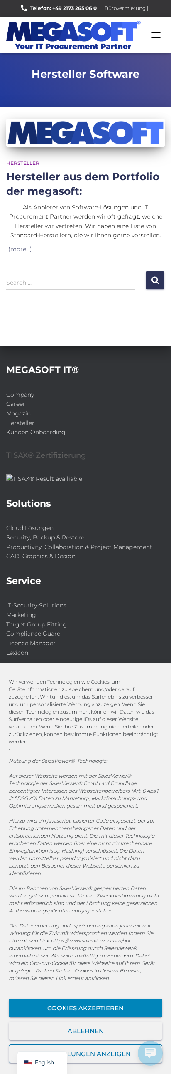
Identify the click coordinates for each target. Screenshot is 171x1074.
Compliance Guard (33, 633)
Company (20, 394)
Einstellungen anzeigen (86, 1054)
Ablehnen (86, 1031)
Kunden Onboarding (36, 432)
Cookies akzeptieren (85, 1008)
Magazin (18, 413)
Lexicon (17, 652)
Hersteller (22, 163)
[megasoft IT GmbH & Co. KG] (76, 35)
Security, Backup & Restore (45, 537)
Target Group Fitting (36, 624)
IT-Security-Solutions (36, 605)
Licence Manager (31, 643)
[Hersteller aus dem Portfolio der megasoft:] (85, 133)
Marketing (21, 615)
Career (15, 404)
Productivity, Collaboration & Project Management (79, 547)
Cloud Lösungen (30, 528)
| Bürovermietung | (125, 8)
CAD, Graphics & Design (41, 556)
